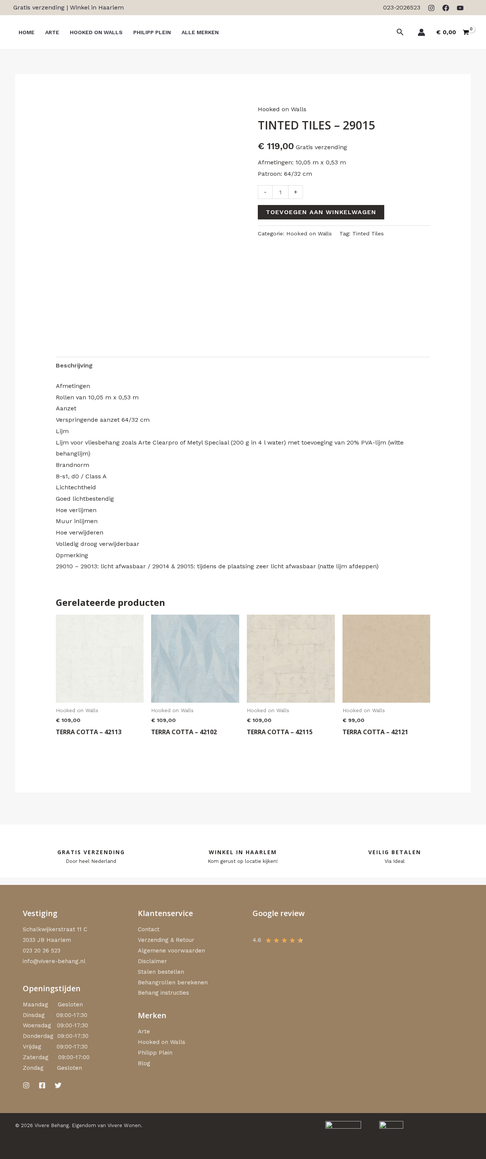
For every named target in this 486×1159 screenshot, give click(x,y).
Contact (148, 929)
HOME (27, 32)
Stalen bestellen (161, 971)
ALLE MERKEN (200, 32)
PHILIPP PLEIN (152, 32)
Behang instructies (163, 992)
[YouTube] (460, 8)
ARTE (52, 32)
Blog (144, 1063)
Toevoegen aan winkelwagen (321, 212)
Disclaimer (152, 961)
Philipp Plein (155, 1052)
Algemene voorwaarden (171, 950)
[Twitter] (58, 1085)
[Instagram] (431, 8)
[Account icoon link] (421, 32)
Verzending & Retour (166, 940)
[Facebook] (445, 8)
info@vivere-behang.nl (54, 961)
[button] (400, 32)
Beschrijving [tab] (74, 365)
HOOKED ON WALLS (96, 32)
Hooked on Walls (282, 109)
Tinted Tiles (368, 233)
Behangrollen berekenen (173, 982)
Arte (144, 1031)
